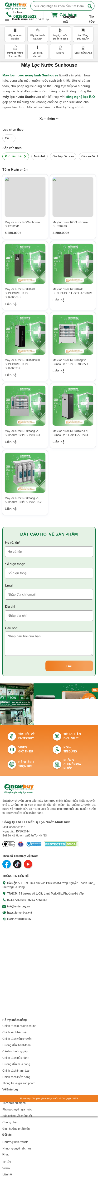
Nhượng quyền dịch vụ (16, 1148)
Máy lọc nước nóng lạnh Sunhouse (30, 75)
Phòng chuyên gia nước (17, 1109)
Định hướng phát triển (16, 1128)
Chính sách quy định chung (19, 1026)
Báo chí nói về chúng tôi (17, 1116)
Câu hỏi (11, 628)
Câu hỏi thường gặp (15, 1051)
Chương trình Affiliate (15, 1142)
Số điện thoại (15, 564)
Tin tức (6, 1162)
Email (9, 585)
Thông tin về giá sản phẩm (18, 1083)
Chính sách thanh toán (16, 1070)
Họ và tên (12, 542)
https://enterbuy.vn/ (19, 912)
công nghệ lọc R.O (80, 97)
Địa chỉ (10, 606)
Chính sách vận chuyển (17, 1038)
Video (6, 1168)
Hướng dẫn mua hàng (16, 1064)
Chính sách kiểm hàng (16, 1077)
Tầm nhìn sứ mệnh (14, 1103)
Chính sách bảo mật (14, 1032)
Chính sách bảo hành (15, 1058)
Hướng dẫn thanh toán (16, 1045)
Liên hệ (7, 1174)
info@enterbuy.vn (18, 906)
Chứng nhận (10, 1122)
